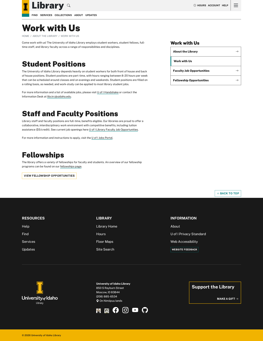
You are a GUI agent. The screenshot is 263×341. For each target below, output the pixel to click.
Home (25, 36)
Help (225, 5)
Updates (91, 15)
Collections (63, 15)
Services (46, 15)
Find (35, 15)
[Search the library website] (68, 6)
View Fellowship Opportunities (49, 175)
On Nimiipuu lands (110, 300)
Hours (101, 234)
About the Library (45, 36)
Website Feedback (184, 249)
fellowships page (70, 166)
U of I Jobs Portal (101, 137)
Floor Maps (104, 242)
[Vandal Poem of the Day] (98, 310)
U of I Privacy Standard (188, 234)
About (78, 15)
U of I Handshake (108, 92)
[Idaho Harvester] (106, 310)
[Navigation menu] (236, 5)
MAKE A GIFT (226, 298)
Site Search (105, 249)
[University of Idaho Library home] (25, 7)
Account (214, 5)
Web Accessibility (184, 242)
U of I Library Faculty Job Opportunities (113, 129)
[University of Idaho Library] (40, 292)
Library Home (106, 226)
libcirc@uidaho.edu (59, 96)
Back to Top (229, 193)
